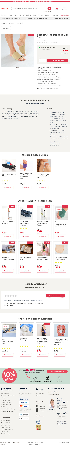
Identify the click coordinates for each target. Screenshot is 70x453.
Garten (47, 15)
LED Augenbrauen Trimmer (8, 222)
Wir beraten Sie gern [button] (56, 388)
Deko (10, 15)
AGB (9, 442)
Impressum (3, 442)
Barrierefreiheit (5, 425)
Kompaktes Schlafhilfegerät (8, 258)
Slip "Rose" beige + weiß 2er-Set (61, 258)
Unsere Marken (5, 427)
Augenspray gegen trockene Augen (43, 223)
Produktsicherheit (6, 423)
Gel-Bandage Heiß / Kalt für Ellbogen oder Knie (42, 340)
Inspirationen (55, 15)
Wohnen (40, 15)
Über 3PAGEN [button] (39, 389)
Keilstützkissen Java (7, 342)
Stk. (40, 58)
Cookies (2, 444)
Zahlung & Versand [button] (23, 389)
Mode (35, 15)
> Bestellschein (47, 11)
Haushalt (21, 15)
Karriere (38, 396)
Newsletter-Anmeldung (8, 409)
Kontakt (3, 407)
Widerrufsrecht (5, 420)
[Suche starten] (49, 8)
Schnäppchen (64, 15)
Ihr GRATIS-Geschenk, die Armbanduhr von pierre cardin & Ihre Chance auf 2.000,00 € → (35, 1)
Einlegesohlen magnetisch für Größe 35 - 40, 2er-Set (61, 341)
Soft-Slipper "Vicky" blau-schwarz (24, 223)
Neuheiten (4, 15)
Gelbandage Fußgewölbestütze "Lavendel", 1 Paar (26, 175)
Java (56, 221)
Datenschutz (15, 442)
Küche (15, 15)
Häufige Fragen (5, 393)
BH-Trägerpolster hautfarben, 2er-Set (43, 176)
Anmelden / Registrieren (8, 396)
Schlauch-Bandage (23, 339)
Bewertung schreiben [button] (55, 296)
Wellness (28, 15)
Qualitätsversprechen (7, 429)
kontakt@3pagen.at (53, 394)
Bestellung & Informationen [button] (7, 389)
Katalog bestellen (6, 404)
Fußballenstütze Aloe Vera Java (60, 225)
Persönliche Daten (6, 402)
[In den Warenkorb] (57, 58)
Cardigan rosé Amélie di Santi (42, 258)
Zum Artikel (7, 187)
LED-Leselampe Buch (25, 258)
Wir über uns (40, 393)
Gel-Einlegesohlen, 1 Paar (9, 175)
